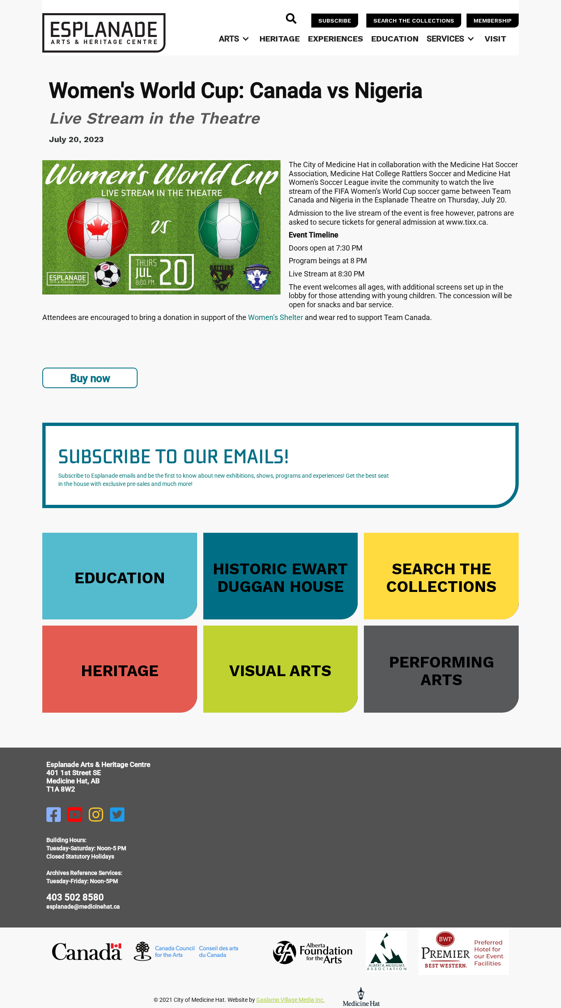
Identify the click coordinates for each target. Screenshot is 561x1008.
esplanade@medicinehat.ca (83, 906)
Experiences (335, 39)
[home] (104, 32)
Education (394, 39)
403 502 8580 (75, 897)
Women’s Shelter (275, 317)
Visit (495, 39)
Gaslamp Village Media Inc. (290, 999)
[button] (235, 38)
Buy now (90, 378)
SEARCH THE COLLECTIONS (413, 20)
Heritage (280, 39)
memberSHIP (493, 20)
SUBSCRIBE (334, 20)
